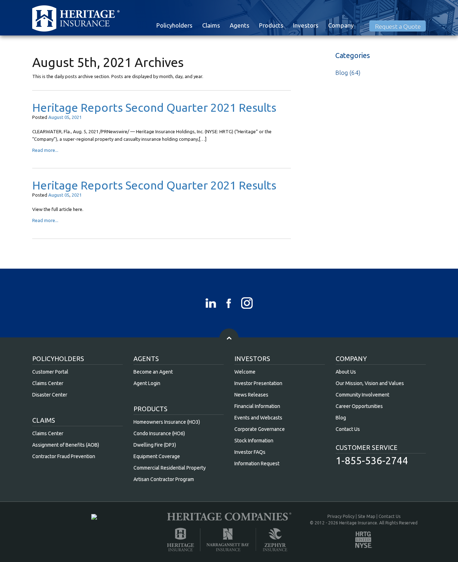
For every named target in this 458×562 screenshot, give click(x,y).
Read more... (45, 150)
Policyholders (174, 25)
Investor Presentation (258, 383)
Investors (305, 25)
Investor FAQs (249, 452)
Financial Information (257, 406)
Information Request (256, 463)
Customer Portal (50, 372)
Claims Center (47, 383)
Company (341, 25)
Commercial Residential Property (169, 468)
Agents (239, 25)
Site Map (366, 516)
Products (271, 25)
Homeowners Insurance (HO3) (166, 422)
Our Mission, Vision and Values (370, 383)
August (55, 117)
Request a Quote (398, 26)
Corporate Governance (259, 429)
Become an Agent (153, 372)
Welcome (244, 372)
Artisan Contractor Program (163, 479)
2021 (77, 117)
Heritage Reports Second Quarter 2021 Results (154, 107)
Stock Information (253, 440)
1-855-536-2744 (372, 460)
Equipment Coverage (156, 456)
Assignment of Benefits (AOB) (65, 445)
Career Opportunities (359, 406)
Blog (341, 72)
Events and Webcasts (258, 418)
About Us (346, 372)
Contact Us (348, 429)
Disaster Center (49, 395)
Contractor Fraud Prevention (63, 456)
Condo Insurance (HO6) (159, 433)
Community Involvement (362, 395)
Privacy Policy (341, 516)
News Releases (251, 395)
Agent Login (146, 383)
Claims (211, 25)
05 (66, 117)
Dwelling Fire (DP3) (154, 445)
